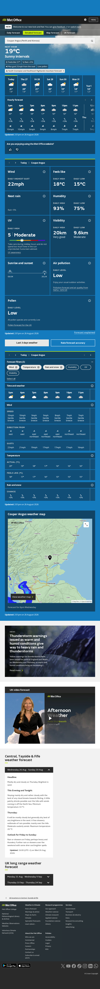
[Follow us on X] (63, 966)
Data (68, 918)
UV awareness (14, 252)
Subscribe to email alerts (32, 956)
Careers (28, 946)
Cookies (48, 940)
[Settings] (85, 20)
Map (52, 32)
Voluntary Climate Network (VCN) (9, 931)
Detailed (33, 32)
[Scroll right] (91, 99)
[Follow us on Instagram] (85, 966)
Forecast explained (84, 332)
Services (69, 905)
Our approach (50, 909)
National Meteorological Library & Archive (10, 916)
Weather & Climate (32, 905)
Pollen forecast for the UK (20, 325)
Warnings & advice (32, 912)
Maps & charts (30, 915)
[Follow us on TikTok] (79, 966)
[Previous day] (9, 162)
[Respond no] (17, 149)
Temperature (28, 367)
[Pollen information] (89, 301)
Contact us (29, 952)
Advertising (70, 927)
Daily (13, 32)
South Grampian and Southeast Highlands (35, 71)
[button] (50, 558)
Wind (10, 367)
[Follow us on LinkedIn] (90, 966)
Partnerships (30, 949)
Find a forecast (31, 909)
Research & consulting (74, 921)
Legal (47, 943)
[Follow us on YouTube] (68, 966)
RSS (46, 949)
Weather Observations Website (11, 924)
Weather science (51, 912)
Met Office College (9, 909)
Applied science (51, 918)
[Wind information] (92, 405)
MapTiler (76, 601)
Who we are (29, 937)
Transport (69, 912)
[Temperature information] (92, 456)
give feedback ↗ (60, 26)
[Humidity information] (89, 196)
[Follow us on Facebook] (74, 966)
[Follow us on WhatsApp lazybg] (96, 966)
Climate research (52, 915)
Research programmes (54, 905)
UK (69, 32)
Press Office (30, 943)
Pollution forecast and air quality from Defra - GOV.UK (70, 288)
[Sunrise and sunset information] (44, 263)
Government (70, 909)
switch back (75, 26)
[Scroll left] (85, 99)
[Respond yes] (10, 149)
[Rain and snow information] (92, 485)
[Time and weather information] (92, 386)
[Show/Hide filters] (92, 361)
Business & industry (73, 915)
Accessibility (50, 937)
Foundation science (52, 921)
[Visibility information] (89, 220)
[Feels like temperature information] (89, 172)
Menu (93, 20)
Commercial (29, 940)
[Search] (91, 41)
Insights (69, 924)
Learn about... (30, 924)
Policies (48, 933)
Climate (28, 918)
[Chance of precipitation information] (44, 196)
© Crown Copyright (91, 974)
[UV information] (44, 220)
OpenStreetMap (86, 601)
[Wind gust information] (44, 172)
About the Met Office (33, 933)
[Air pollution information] (89, 263)
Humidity (72, 367)
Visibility (13, 373)
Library (48, 924)
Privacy (48, 946)
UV (86, 367)
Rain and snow (51, 367)
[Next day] (15, 162)
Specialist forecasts (32, 921)
